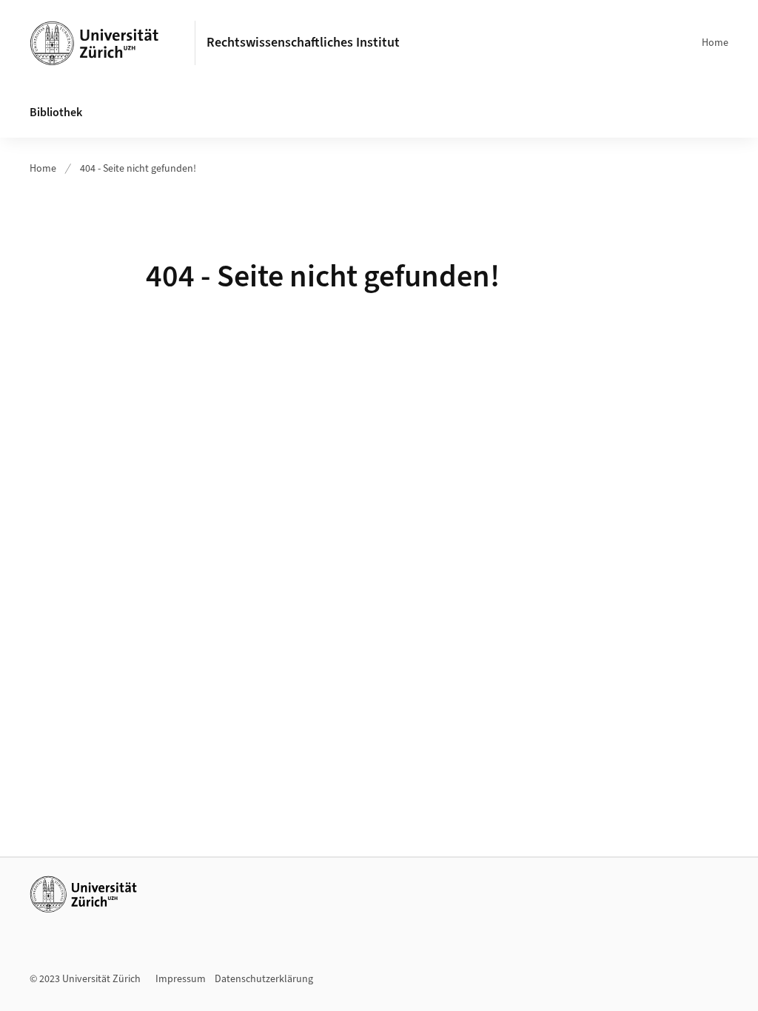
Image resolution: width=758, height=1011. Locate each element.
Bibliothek (56, 112)
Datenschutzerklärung (264, 979)
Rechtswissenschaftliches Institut (303, 42)
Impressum (180, 979)
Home (715, 43)
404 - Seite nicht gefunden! (138, 168)
